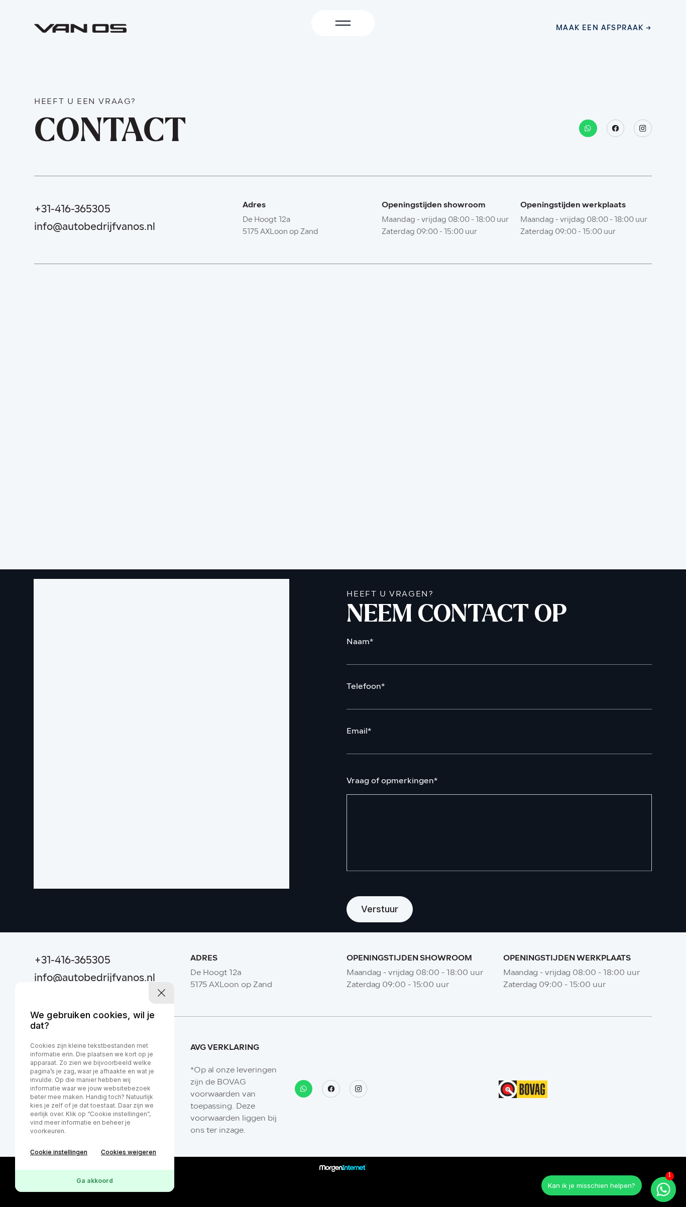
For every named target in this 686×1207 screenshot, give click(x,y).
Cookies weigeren (128, 1152)
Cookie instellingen (58, 1152)
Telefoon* (366, 687)
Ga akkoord (94, 1180)
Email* (359, 732)
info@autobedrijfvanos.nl (94, 227)
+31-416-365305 (72, 210)
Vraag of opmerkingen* (392, 781)
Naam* (360, 642)
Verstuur (379, 909)
